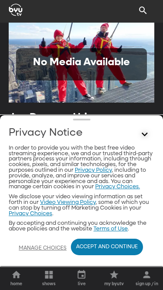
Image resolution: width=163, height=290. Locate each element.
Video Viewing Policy (68, 202)
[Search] (143, 10)
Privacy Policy (93, 170)
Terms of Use (110, 229)
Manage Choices (43, 248)
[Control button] (145, 135)
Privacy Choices (30, 214)
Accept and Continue (107, 247)
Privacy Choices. (117, 187)
